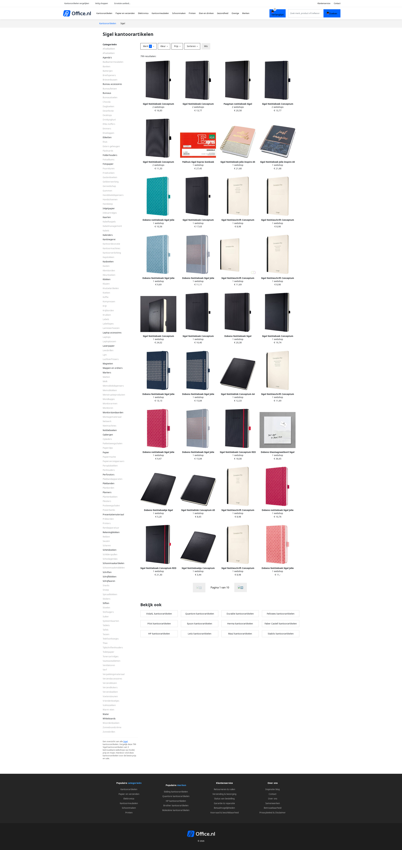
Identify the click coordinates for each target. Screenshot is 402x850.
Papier (106, 452)
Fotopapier (108, 164)
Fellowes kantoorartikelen (280, 613)
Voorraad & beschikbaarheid (224, 812)
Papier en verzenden (125, 13)
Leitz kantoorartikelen (199, 633)
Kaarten (107, 217)
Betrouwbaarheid (272, 807)
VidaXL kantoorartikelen (159, 613)
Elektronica (143, 13)
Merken (245, 13)
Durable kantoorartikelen (240, 613)
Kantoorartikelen (104, 13)
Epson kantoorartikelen (199, 623)
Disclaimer (280, 812)
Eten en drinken (206, 13)
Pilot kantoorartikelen (159, 623)
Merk (147, 46)
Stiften (106, 603)
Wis (206, 46)
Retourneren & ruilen (224, 789)
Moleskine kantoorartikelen (175, 810)
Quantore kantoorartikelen (199, 613)
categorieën (134, 782)
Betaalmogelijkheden (224, 807)
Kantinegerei (109, 239)
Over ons (272, 798)
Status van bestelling (224, 798)
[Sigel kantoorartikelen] (240, 587)
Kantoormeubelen (160, 13)
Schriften (107, 572)
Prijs (176, 46)
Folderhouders (110, 155)
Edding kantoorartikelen (176, 791)
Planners (107, 492)
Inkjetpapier (109, 208)
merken (181, 785)
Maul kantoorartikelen (240, 633)
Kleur (163, 46)
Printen (192, 13)
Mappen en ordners (112, 368)
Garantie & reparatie (224, 803)
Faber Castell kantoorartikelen (281, 623)
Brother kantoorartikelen (175, 805)
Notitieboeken (110, 430)
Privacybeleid (265, 812)
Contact (337, 3)
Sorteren (191, 46)
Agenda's (107, 57)
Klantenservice (324, 3)
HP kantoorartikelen (159, 633)
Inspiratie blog (272, 789)
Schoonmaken (179, 13)
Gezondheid (222, 13)
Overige (235, 13)
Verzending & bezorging (224, 794)
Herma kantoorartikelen (240, 623)
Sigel (125, 741)
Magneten (108, 363)
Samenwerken (272, 803)
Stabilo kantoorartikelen (281, 633)
